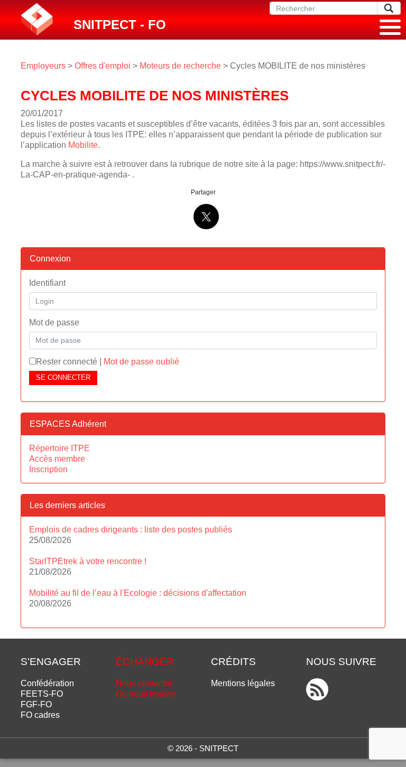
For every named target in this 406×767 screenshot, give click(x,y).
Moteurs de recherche (180, 65)
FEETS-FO (42, 693)
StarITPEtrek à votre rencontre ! (87, 561)
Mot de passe (54, 322)
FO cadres (40, 714)
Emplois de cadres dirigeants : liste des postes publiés (130, 529)
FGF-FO (36, 704)
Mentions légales (243, 683)
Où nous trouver (146, 693)
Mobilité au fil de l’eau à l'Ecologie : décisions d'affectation (137, 592)
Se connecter (63, 377)
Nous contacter (144, 683)
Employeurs (43, 65)
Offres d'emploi (103, 65)
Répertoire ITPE (59, 448)
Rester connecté (66, 361)
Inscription (48, 469)
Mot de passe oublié (141, 361)
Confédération (47, 683)
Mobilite (83, 145)
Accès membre (57, 458)
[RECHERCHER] (389, 8)
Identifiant (47, 282)
